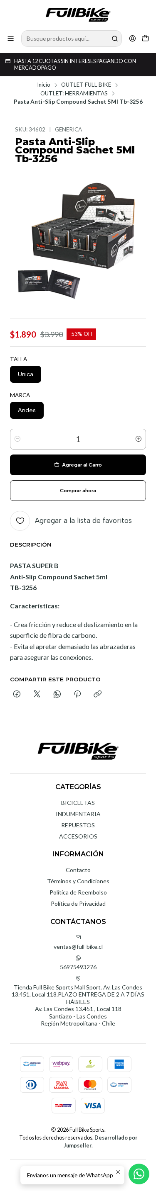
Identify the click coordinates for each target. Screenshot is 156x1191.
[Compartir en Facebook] (17, 694)
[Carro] (145, 38)
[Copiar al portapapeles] (97, 694)
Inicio (43, 85)
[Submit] (115, 38)
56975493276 (78, 966)
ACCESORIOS (78, 836)
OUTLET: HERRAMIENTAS (74, 94)
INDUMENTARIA (78, 813)
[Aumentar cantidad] (138, 439)
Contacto (78, 869)
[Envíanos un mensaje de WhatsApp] (139, 1174)
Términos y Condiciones (78, 881)
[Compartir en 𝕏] (37, 694)
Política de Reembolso (78, 892)
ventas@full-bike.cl (78, 946)
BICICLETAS (78, 802)
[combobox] (71, 38)
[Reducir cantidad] (17, 439)
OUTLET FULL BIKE (86, 85)
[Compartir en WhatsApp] (57, 694)
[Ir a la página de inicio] (78, 14)
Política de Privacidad (78, 903)
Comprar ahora (78, 490)
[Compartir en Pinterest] (77, 694)
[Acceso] (132, 38)
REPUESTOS (78, 825)
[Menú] (10, 38)
